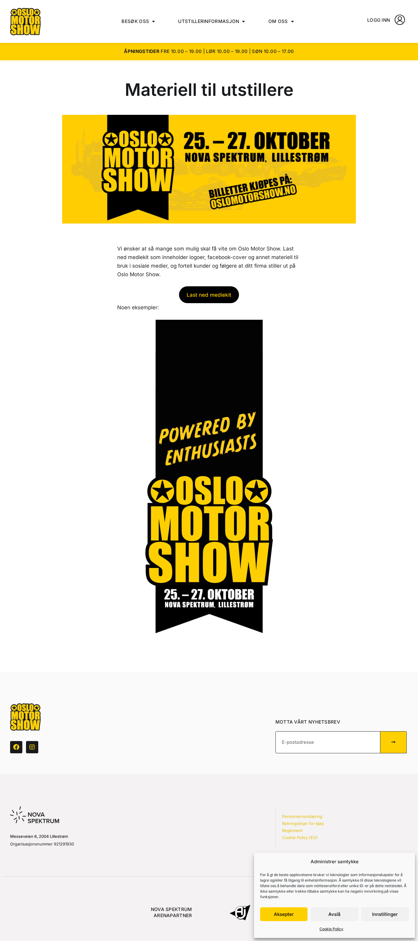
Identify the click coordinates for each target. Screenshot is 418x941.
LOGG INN (378, 20)
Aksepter (284, 914)
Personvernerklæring (302, 816)
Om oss (278, 21)
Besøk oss (135, 21)
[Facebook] (16, 747)
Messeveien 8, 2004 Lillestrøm (39, 836)
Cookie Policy (331, 929)
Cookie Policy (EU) (300, 837)
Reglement (292, 830)
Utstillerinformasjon (208, 21)
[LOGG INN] (399, 19)
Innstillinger (385, 914)
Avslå (334, 914)
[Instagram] (32, 747)
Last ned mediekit (209, 295)
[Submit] (393, 742)
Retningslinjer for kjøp (303, 823)
